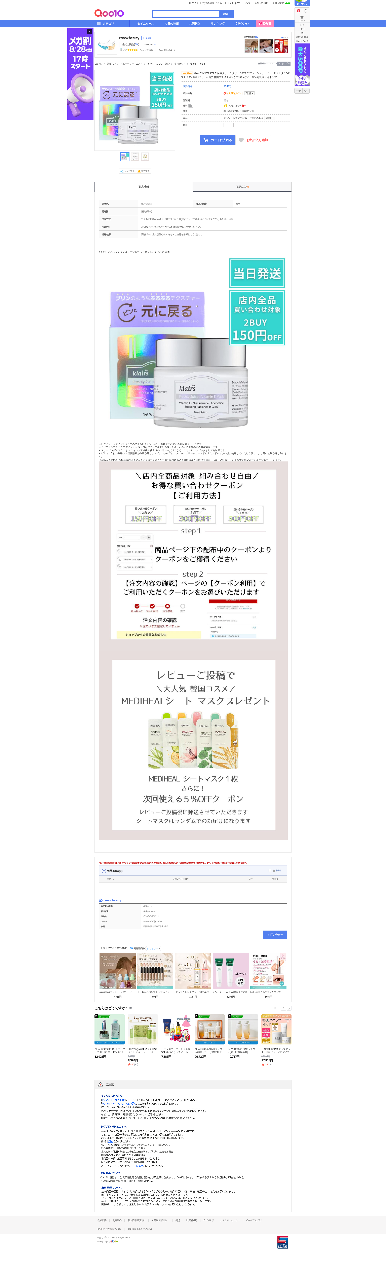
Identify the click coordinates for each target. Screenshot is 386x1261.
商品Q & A (242, 186)
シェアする (129, 171)
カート (302, 20)
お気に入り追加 (257, 140)
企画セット (179, 63)
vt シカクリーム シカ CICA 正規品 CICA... (231, 992)
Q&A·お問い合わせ (166, 50)
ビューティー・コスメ (131, 63)
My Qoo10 (208, 3)
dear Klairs (187, 73)
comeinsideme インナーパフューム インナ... (118, 992)
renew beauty (129, 38)
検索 (225, 13)
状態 (109, 879)
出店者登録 (191, 1220)
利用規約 (117, 1220)
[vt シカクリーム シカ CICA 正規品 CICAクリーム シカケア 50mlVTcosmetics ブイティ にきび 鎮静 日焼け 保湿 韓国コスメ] (231, 971)
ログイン (194, 3)
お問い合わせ (275, 934)
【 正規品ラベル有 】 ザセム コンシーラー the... (155, 992)
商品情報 (144, 186)
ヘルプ (247, 3)
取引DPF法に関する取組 (109, 1229)
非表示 (278, 870)
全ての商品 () (130, 44)
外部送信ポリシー (160, 1220)
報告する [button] (145, 171)
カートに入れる (221, 140)
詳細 (248, 93)
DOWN (306, 90)
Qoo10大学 (277, 3)
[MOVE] (265, 23)
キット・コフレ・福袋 (158, 63)
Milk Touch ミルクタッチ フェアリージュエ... (268, 992)
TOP (298, 91)
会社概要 (102, 1220)
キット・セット (198, 63)
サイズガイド (302, 41)
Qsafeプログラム (254, 1220)
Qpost (236, 3)
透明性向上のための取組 (139, 1229)
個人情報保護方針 (136, 1220)
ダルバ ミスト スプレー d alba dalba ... (193, 992)
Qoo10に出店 (261, 3)
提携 (178, 1220)
